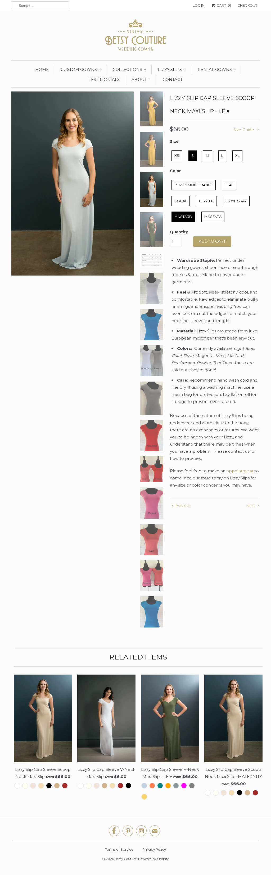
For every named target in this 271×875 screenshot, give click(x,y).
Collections (127, 69)
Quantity (179, 232)
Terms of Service (119, 849)
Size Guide (244, 129)
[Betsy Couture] (135, 36)
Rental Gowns (215, 69)
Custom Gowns (79, 69)
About (139, 79)
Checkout (247, 5)
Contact (173, 79)
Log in (199, 5)
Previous (182, 505)
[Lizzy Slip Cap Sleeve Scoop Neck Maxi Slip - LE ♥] (72, 183)
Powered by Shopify (153, 859)
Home (42, 69)
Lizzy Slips (170, 69)
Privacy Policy (154, 849)
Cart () (223, 5)
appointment (240, 470)
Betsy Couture (126, 859)
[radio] (177, 156)
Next (251, 505)
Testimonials (104, 79)
